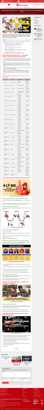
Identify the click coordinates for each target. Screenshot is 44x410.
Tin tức (34, 7)
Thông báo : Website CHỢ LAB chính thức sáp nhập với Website (6, 357)
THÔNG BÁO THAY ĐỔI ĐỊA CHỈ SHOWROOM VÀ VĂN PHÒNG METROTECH (17, 364)
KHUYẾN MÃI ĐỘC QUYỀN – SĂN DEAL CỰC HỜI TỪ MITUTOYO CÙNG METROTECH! (40, 35)
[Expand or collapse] (29, 39)
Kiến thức (35, 19)
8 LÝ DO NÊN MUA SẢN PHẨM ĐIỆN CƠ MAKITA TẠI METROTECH (26, 363)
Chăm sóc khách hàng (25, 392)
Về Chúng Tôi (11, 13)
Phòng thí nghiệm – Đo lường (18, 7)
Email (13, 378)
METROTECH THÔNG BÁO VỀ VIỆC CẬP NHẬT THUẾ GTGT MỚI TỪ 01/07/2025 (40, 30)
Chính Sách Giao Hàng (36, 389)
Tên (2, 378)
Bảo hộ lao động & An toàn (27, 7)
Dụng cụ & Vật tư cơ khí (9, 7)
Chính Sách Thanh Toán (36, 393)
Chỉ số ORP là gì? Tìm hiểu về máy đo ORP (39, 39)
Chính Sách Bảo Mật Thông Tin (37, 396)
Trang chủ (7, 13)
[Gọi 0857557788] (42, 400)
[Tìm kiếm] (9, 4)
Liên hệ (37, 7)
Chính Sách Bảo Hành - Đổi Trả (37, 392)
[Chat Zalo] (42, 403)
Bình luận (3, 371)
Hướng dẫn (35, 22)
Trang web (23, 378)
